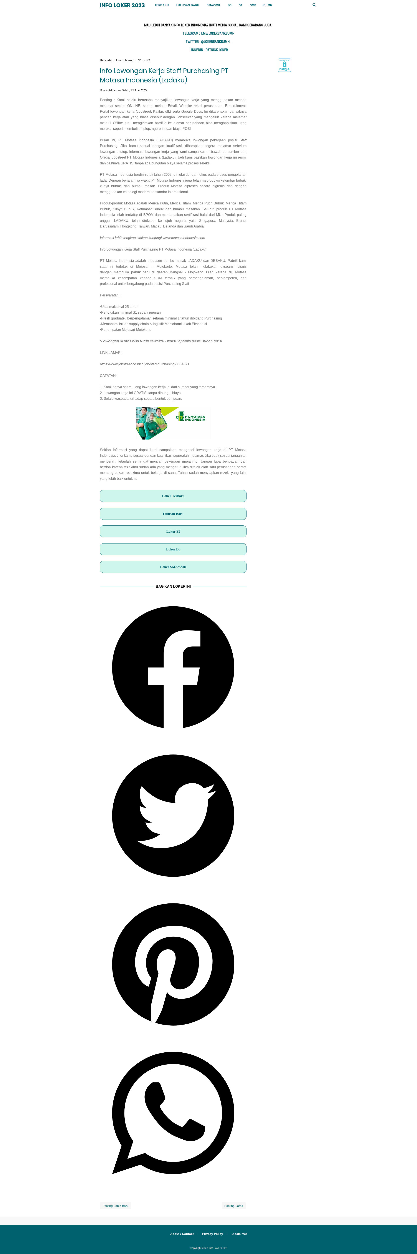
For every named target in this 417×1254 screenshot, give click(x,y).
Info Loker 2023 (122, 5)
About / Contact (182, 1234)
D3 (230, 5)
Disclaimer (239, 1234)
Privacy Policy (212, 1234)
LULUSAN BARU (188, 5)
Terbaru (162, 5)
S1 (241, 5)
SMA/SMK (213, 5)
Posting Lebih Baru (116, 1205)
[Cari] (314, 6)
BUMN (267, 5)
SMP (253, 5)
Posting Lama (233, 1205)
